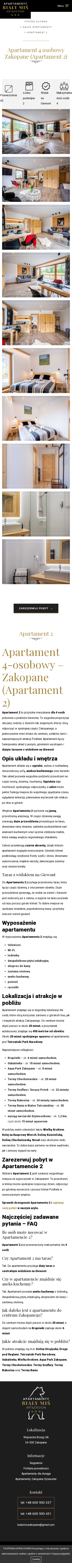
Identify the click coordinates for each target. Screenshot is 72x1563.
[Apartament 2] (36, 131)
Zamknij (36, 1559)
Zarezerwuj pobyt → (36, 608)
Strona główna (36, 21)
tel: (36, 1503)
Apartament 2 (37, 32)
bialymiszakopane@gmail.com (36, 1524)
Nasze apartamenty (37, 27)
